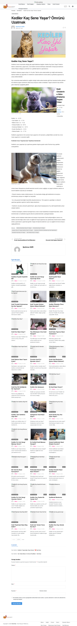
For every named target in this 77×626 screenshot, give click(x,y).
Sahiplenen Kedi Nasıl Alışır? (37, 415)
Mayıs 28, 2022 (22, 308)
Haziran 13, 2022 (60, 280)
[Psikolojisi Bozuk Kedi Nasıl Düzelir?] (38, 462)
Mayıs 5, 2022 (60, 446)
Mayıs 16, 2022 (22, 391)
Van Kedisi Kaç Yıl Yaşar (33, 232)
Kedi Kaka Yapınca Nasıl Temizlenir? (57, 333)
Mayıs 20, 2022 (60, 336)
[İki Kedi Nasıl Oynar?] (57, 379)
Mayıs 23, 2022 (60, 308)
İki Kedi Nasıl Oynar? (56, 387)
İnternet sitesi (43, 591)
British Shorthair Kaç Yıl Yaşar (24, 228)
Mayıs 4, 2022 (22, 473)
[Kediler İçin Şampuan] (38, 379)
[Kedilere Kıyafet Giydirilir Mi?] (19, 269)
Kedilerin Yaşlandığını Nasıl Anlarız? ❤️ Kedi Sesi (29, 550)
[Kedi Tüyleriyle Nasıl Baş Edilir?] (19, 517)
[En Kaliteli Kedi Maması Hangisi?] (38, 434)
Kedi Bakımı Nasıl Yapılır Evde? (19, 360)
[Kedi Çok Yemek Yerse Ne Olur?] (38, 517)
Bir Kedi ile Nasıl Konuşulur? (16, 471)
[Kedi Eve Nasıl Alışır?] (19, 324)
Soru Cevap (53, 467)
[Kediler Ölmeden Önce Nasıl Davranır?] (57, 296)
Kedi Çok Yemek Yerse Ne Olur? (37, 526)
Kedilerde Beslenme (55, 497)
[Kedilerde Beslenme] (57, 489)
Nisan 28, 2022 (22, 529)
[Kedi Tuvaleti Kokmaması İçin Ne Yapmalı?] (19, 296)
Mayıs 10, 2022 (60, 418)
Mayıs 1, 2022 (22, 501)
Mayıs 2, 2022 (60, 473)
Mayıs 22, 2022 (22, 334)
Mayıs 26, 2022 (41, 308)
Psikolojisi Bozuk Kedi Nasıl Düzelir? (37, 471)
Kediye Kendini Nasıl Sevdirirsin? (55, 471)
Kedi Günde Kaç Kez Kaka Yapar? (55, 415)
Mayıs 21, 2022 (41, 336)
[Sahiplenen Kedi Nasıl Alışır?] (38, 407)
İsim (13, 584)
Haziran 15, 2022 (41, 280)
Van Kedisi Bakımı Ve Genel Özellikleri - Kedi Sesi (29, 554)
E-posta (13, 591)
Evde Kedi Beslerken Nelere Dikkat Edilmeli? (56, 360)
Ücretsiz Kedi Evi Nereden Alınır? (35, 360)
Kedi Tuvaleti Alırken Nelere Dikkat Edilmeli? (37, 305)
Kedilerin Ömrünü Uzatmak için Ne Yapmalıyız (46, 230)
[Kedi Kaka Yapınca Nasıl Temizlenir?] (57, 324)
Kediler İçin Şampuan (37, 387)
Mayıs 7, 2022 (22, 446)
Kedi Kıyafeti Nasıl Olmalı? (55, 278)
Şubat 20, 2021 (19, 28)
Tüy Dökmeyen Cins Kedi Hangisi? (38, 333)
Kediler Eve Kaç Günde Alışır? (56, 526)
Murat (16, 280)
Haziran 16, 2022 (22, 280)
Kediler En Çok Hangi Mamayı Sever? (18, 443)
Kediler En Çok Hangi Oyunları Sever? (18, 498)
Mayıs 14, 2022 (41, 389)
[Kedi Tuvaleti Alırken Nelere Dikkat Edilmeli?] (38, 296)
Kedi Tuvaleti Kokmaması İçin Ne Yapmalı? (19, 305)
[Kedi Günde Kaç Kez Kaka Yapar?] (57, 407)
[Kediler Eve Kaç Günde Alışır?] (57, 517)
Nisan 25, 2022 (60, 529)
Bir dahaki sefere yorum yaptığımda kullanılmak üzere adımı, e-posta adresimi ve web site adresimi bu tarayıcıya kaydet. (39, 598)
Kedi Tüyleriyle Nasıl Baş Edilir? (19, 526)
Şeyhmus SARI (20, 26)
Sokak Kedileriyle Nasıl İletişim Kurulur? (56, 443)
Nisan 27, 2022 (41, 529)
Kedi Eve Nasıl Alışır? (18, 332)
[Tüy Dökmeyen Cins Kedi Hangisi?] (38, 324)
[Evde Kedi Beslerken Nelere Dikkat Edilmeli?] (57, 351)
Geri (14, 539)
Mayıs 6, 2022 (41, 446)
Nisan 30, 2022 (41, 501)
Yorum (13, 565)
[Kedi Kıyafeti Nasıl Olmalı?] (57, 269)
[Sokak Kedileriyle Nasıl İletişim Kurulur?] (57, 434)
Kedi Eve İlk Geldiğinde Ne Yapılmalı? (18, 388)
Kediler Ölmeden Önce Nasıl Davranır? (56, 305)
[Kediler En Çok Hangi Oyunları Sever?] (19, 489)
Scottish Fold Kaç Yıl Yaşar (18, 232)
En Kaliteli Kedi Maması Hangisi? (37, 443)
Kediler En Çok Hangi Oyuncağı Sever (37, 278)
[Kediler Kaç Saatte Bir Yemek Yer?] (38, 489)
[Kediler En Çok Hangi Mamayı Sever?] (19, 434)
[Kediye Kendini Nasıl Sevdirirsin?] (57, 462)
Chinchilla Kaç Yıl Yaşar (39, 228)
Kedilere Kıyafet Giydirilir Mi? (19, 278)
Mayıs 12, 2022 (22, 418)
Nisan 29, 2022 (60, 499)
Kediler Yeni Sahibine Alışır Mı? (18, 415)
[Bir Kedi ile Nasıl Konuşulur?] (19, 462)
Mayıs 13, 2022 (60, 389)
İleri (18, 539)
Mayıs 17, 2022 (60, 363)
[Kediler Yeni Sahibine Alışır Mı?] (19, 407)
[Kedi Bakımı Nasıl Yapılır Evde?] (19, 351)
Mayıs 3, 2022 (41, 473)
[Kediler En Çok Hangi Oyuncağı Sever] (38, 269)
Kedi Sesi (14, 623)
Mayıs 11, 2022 (41, 418)
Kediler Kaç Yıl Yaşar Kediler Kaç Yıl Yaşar (22, 230)
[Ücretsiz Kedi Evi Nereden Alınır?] (38, 351)
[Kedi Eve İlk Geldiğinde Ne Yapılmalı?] (19, 379)
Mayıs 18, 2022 (41, 363)
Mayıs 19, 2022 (22, 363)
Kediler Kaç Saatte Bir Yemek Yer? (37, 498)
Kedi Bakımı (15, 13)
